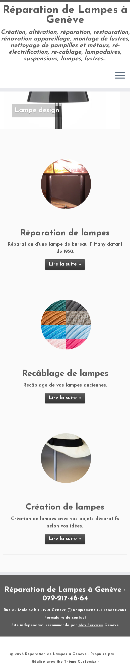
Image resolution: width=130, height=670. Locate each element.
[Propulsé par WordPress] (118, 653)
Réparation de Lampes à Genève (65, 15)
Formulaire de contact (65, 618)
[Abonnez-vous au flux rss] (7, 78)
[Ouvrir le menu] (120, 76)
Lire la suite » (65, 264)
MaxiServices (90, 625)
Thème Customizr (80, 662)
